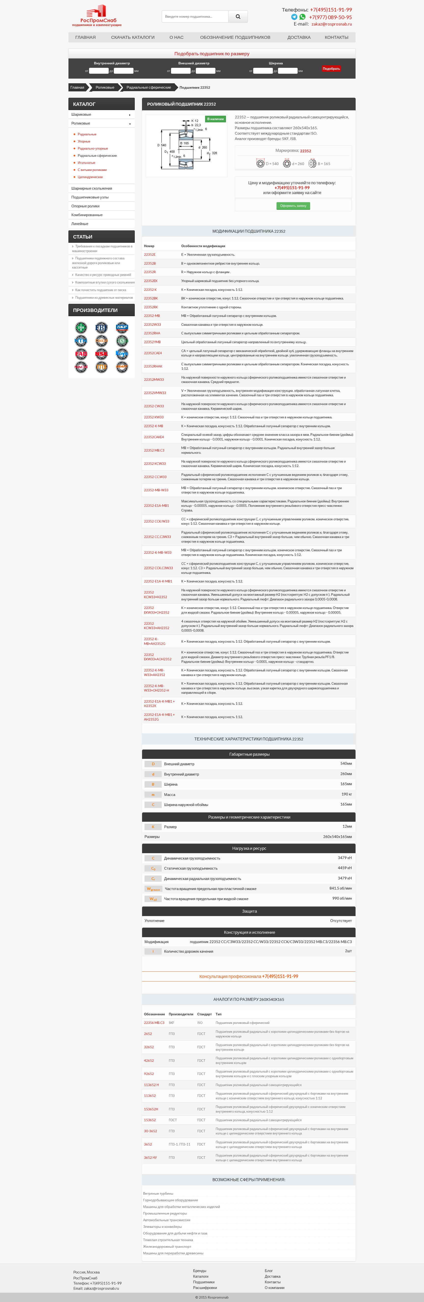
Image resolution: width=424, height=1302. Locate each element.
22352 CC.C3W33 (157, 537)
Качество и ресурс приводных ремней (103, 275)
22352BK (151, 298)
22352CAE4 (153, 353)
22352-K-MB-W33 (158, 552)
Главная (85, 37)
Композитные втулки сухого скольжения (105, 282)
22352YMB (152, 342)
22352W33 (152, 324)
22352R (150, 272)
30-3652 (150, 1131)
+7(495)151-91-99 (331, 9)
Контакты (336, 37)
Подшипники (203, 1282)
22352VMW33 (155, 393)
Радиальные (87, 134)
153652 (150, 1120)
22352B (150, 263)
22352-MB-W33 (156, 490)
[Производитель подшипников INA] (81, 327)
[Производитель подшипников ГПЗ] (101, 366)
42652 (149, 1060)
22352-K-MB (153, 426)
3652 (148, 1144)
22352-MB (152, 316)
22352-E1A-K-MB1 (158, 581)
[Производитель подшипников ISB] (122, 340)
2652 (148, 1034)
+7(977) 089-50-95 (330, 17)
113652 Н (151, 1085)
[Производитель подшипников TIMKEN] (101, 340)
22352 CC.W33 (155, 477)
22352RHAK (153, 366)
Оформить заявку (293, 206)
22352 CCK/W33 (156, 521)
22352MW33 (154, 380)
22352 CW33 (154, 406)
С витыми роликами (92, 170)
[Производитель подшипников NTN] (81, 340)
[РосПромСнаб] (97, 15)
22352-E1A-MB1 (156, 506)
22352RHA (152, 333)
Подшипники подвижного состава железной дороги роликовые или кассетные (98, 262)
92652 (149, 1074)
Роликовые (105, 87)
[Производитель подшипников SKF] (122, 327)
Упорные (84, 141)
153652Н (151, 1109)
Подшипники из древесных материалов (104, 297)
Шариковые (81, 114)
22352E (150, 254)
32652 (149, 1047)
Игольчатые (86, 163)
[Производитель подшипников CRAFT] (122, 366)
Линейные (79, 223)
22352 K (150, 290)
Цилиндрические (90, 177)
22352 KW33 (154, 417)
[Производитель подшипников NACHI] (81, 366)
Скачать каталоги (133, 37)
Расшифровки (205, 1287)
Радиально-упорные (93, 148)
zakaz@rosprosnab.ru (332, 24)
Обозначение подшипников (235, 37)
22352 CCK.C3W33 (158, 568)
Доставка (299, 37)
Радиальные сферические (149, 87)
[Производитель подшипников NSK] (101, 353)
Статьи (82, 237)
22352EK (151, 281)
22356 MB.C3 (154, 1023)
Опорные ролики (85, 206)
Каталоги (200, 1276)
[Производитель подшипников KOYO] (122, 353)
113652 (150, 1096)
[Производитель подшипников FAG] (81, 353)
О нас (177, 37)
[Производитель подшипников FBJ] (101, 327)
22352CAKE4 (154, 437)
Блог (269, 1270)
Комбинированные (87, 214)
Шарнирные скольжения (91, 188)
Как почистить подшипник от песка (100, 290)
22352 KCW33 (155, 464)
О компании (274, 1287)
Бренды (199, 1270)
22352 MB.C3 (154, 450)
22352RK (151, 307)
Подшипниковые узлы (90, 197)
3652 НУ (150, 1158)
